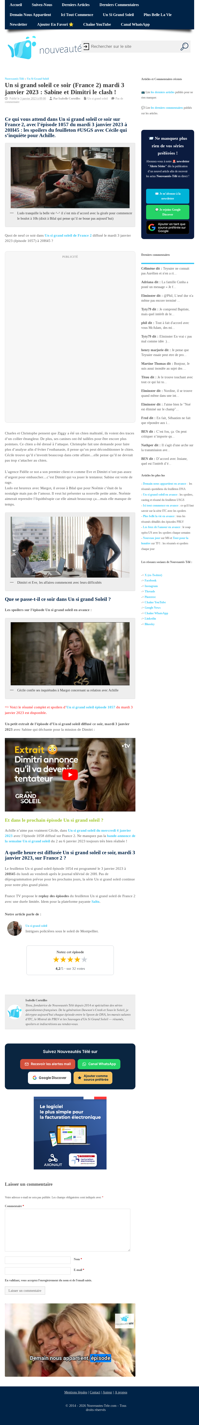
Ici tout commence (77, 15)
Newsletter (18, 24)
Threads (150, 591)
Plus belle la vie (158, 15)
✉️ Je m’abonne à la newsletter (167, 196)
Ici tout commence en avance (160, 505)
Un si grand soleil (118, 15)
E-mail (79, 1270)
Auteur (107, 1392)
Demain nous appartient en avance (164, 483)
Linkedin (150, 618)
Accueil (16, 5)
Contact (95, 1392)
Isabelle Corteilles (69, 98)
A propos (121, 1392)
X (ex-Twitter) (153, 575)
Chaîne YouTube (97, 24)
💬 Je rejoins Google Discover (167, 212)
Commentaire (14, 1206)
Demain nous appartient (30, 15)
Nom (78, 1259)
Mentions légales (75, 1392)
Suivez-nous (42, 5)
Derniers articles (76, 5)
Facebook (151, 580)
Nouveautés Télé (14, 78)
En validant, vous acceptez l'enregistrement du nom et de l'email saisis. (48, 1280)
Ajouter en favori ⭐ (55, 24)
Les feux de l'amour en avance (161, 527)
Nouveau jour (151, 538)
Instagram (151, 586)
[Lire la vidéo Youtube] (70, 775)
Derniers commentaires (119, 5)
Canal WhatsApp (135, 24)
